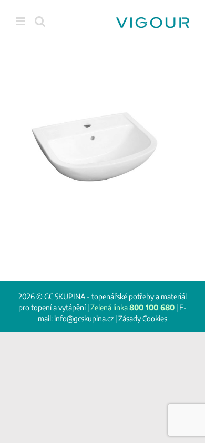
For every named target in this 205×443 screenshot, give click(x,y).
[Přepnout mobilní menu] (21, 21)
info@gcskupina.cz (84, 318)
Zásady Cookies (142, 318)
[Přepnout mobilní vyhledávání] (40, 21)
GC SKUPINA (64, 296)
